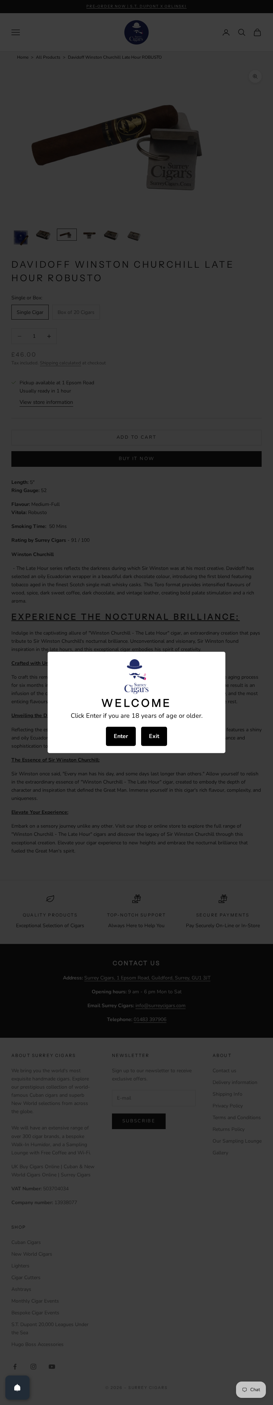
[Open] (17, 1387)
